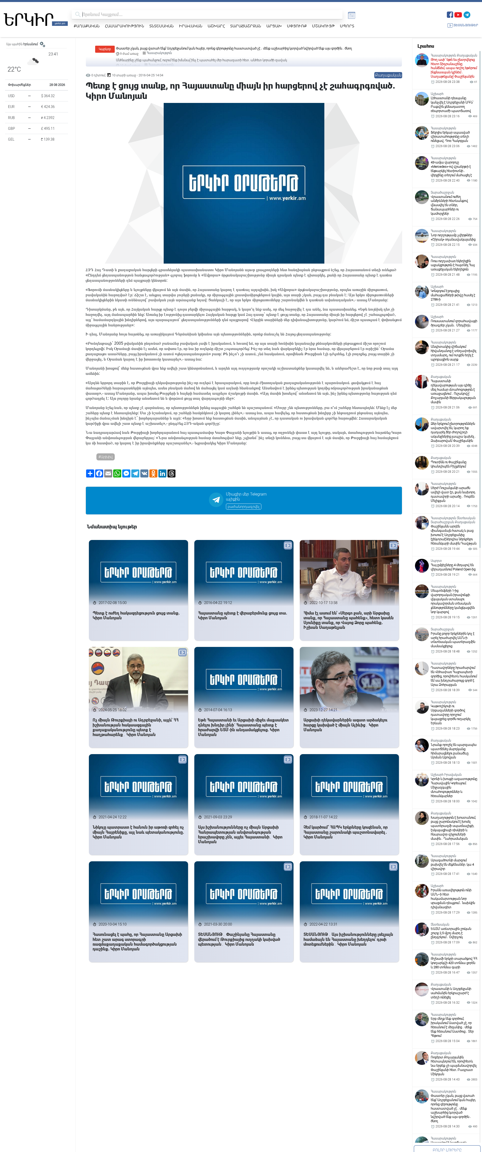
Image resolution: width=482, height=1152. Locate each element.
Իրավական (190, 26)
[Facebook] (450, 14)
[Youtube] (458, 14)
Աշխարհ (216, 26)
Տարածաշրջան (245, 26)
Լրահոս (425, 46)
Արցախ (274, 26)
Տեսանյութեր (466, 25)
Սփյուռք (297, 26)
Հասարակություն (124, 26)
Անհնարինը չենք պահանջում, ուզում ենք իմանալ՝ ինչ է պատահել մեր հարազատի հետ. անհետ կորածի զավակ (201, 48)
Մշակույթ (323, 26)
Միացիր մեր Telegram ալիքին (246, 497)
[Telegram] (467, 14)
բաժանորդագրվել (244, 507)
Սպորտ (347, 26)
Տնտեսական (161, 26)
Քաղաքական (87, 26)
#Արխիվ (105, 457)
